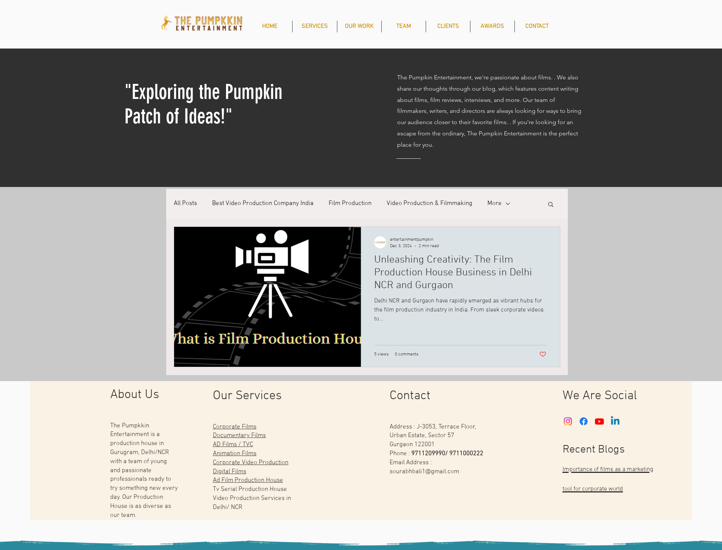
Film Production (350, 203)
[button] (550, 205)
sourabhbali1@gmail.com (424, 472)
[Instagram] (568, 421)
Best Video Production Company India (263, 203)
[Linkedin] (615, 421)
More (494, 203)
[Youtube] (599, 421)
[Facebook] (583, 421)
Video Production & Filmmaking (429, 203)
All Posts (185, 203)
